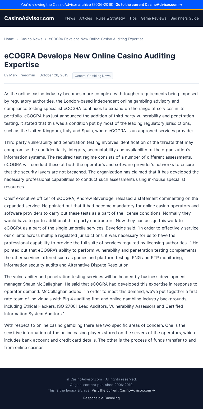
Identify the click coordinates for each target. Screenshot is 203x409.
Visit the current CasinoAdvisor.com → (123, 390)
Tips (133, 18)
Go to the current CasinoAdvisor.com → (149, 4)
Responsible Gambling (101, 398)
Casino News (31, 39)
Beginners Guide (184, 18)
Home (9, 39)
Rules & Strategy (110, 18)
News (70, 18)
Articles (85, 18)
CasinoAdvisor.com (29, 18)
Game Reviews (153, 18)
